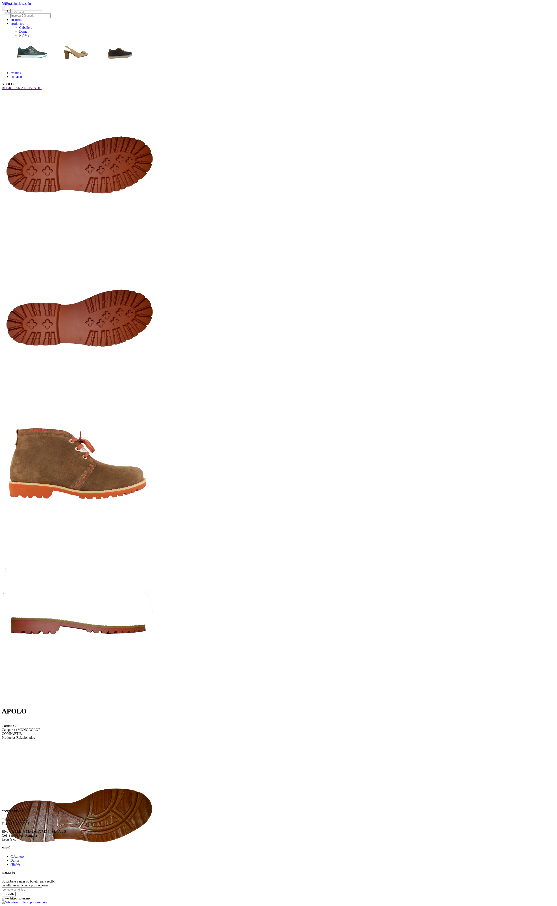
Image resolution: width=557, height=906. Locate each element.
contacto (16, 77)
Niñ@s (24, 35)
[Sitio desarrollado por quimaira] (24, 902)
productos (17, 23)
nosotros (16, 20)
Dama (23, 31)
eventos (15, 73)
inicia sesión (22, 3)
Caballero (25, 27)
